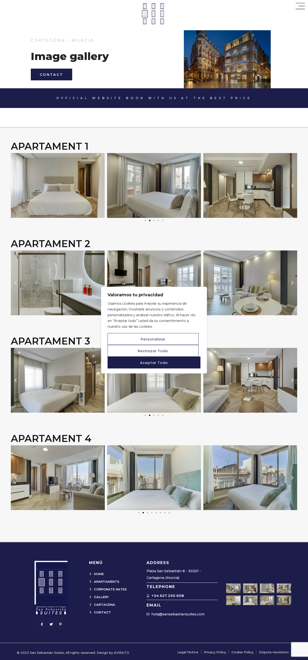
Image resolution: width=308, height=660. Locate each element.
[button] (15, 185)
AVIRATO (121, 652)
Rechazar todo (153, 350)
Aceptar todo (154, 362)
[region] (154, 330)
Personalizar (153, 338)
